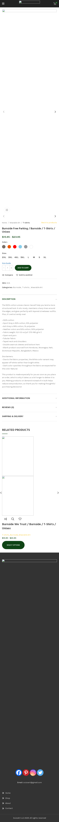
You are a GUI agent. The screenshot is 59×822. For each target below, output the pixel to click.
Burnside (17, 287)
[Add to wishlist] (20, 519)
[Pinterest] (26, 772)
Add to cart (23, 268)
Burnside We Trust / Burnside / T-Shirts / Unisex (29, 526)
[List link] (29, 793)
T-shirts (26, 223)
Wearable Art (15, 223)
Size (4, 253)
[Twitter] (40, 772)
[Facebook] (19, 772)
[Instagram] (33, 772)
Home (4, 223)
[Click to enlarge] (7, 210)
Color (4, 242)
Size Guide (6, 263)
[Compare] (5, 519)
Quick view (12, 519)
